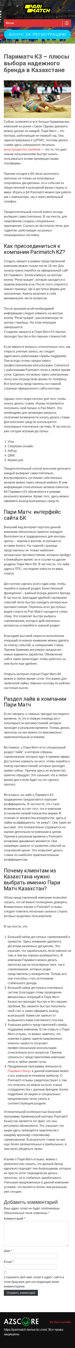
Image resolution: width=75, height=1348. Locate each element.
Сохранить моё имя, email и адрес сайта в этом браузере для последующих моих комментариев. (34, 1282)
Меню (10, 23)
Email (9, 1261)
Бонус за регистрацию (37, 34)
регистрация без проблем (22, 149)
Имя (8, 1251)
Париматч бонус (19, 1071)
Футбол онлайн (60, 1322)
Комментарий (14, 1218)
